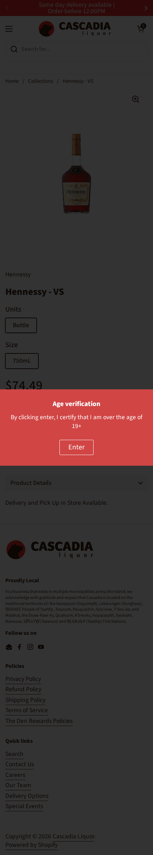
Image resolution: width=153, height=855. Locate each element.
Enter (76, 447)
